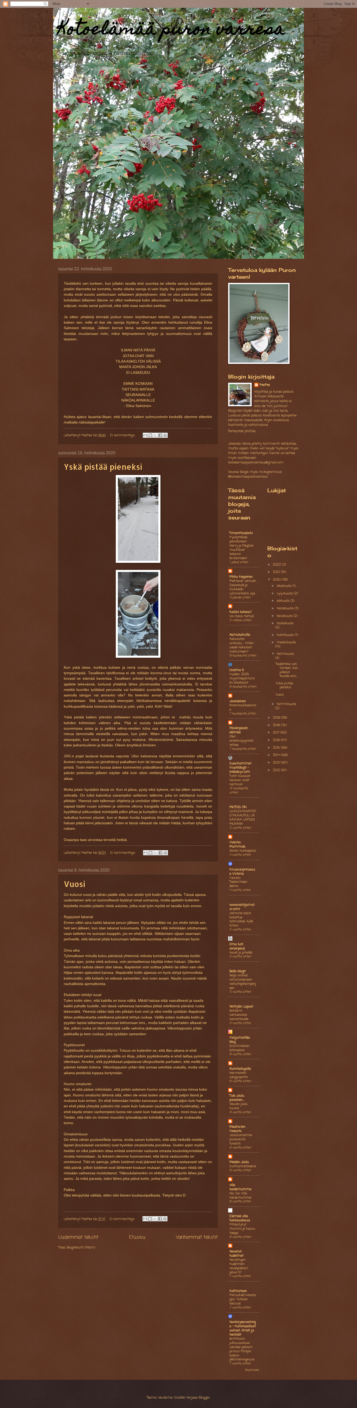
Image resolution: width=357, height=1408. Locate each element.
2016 (277, 740)
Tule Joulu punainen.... (237, 1097)
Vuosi (74, 884)
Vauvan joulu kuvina (238, 1106)
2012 (277, 770)
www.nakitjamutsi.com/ (242, 907)
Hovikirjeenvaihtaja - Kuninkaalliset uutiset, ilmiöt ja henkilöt (242, 1328)
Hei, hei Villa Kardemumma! (240, 1195)
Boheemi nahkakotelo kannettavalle (239, 1015)
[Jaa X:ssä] (155, 435)
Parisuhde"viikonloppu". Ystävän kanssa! (242, 1299)
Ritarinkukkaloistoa (242, 707)
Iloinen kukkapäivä (242, 850)
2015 (277, 747)
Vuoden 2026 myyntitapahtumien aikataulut (242, 678)
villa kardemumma (240, 1187)
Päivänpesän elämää (238, 730)
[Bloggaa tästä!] (150, 435)
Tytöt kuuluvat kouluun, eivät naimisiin (239, 780)
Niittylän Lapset (241, 1006)
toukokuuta (285, 623)
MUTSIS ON (237, 807)
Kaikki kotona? (240, 612)
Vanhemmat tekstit (197, 1237)
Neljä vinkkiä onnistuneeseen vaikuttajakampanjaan (242, 982)
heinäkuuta (286, 608)
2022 (277, 564)
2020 (277, 579)
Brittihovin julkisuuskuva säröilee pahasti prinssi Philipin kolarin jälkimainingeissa (241, 1349)
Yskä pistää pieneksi (103, 467)
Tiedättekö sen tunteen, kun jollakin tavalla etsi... (287, 670)
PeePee (265, 385)
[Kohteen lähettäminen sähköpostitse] (145, 435)
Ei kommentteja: (123, 435)
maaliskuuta (286, 642)
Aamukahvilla (239, 634)
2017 (276, 732)
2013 (277, 762)
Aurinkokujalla (240, 1068)
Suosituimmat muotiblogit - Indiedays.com (240, 767)
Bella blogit (237, 971)
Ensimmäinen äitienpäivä (239, 1048)
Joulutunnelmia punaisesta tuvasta (240, 1139)
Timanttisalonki (241, 533)
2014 (277, 755)
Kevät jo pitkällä (240, 952)
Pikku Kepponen (241, 576)
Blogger (204, 1397)
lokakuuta (284, 585)
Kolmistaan (238, 1291)
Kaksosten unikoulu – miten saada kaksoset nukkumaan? (241, 645)
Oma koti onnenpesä (237, 946)
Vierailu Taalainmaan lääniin (238, 882)
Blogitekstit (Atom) (81, 1247)
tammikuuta (286, 704)
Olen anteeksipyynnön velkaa (241, 740)
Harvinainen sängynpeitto (238, 1075)
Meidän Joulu (239, 1162)
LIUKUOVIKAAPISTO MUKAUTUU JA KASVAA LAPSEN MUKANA (242, 817)
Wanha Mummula (237, 844)
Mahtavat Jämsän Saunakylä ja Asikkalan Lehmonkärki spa (242, 587)
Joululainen (237, 701)
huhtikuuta (286, 635)
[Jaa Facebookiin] (160, 435)
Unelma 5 (236, 670)
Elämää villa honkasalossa (239, 1218)
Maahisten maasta (237, 1129)
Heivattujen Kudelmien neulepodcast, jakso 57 (238, 1266)
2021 (277, 572)
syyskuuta (285, 593)
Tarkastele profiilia (242, 431)
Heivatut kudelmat (236, 1253)
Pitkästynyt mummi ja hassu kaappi (242, 1228)
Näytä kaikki (252, 1370)
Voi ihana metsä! (241, 616)
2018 (277, 725)
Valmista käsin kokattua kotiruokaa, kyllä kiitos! (241, 919)
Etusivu (137, 1237)
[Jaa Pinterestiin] (165, 435)
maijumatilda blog (239, 1039)
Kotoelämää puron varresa (171, 30)
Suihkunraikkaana (242, 1166)
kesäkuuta (285, 616)
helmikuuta (285, 653)
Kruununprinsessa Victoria (242, 871)
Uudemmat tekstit (78, 1237)
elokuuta (283, 600)
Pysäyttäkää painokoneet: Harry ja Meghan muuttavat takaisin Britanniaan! (241, 548)
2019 (277, 717)
